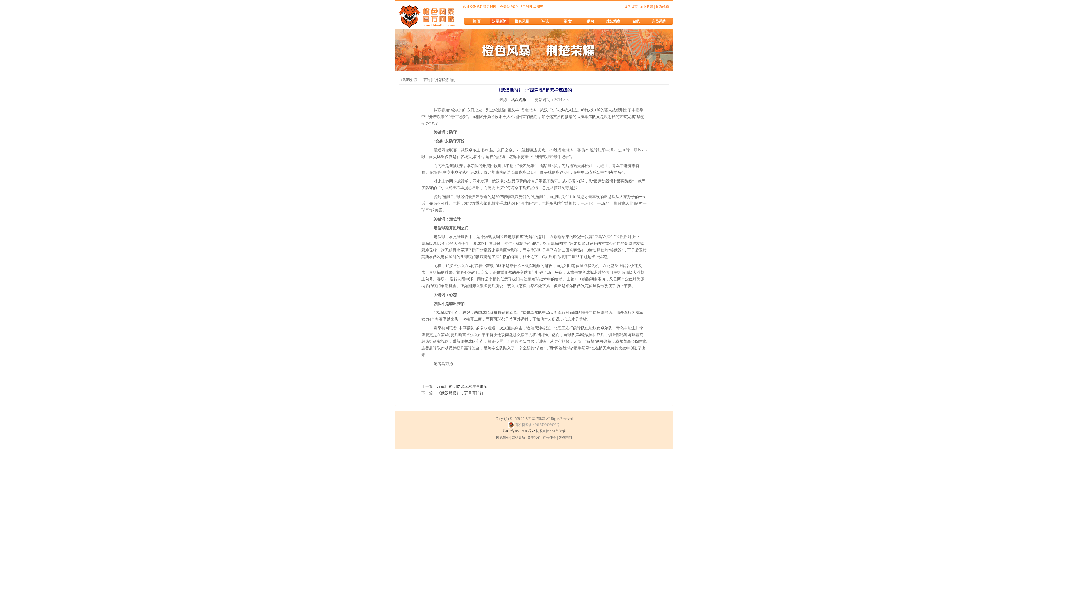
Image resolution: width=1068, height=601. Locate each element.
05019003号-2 (525, 431)
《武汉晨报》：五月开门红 (460, 393)
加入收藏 (646, 7)
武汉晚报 (518, 100)
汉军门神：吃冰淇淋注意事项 (462, 387)
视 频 (591, 21)
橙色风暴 (522, 21)
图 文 (568, 21)
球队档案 (613, 21)
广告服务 (549, 438)
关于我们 (534, 438)
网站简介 (503, 438)
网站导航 (518, 438)
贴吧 (636, 21)
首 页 (477, 21)
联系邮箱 (662, 7)
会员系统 (659, 21)
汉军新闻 (499, 21)
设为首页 (631, 7)
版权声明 (565, 438)
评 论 (545, 21)
